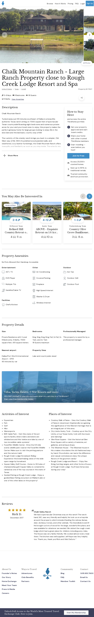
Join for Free (78, 156)
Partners (25, 581)
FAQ (62, 577)
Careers (5, 593)
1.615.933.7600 (86, 573)
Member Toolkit (68, 581)
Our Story (6, 577)
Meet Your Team (9, 585)
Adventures (26, 573)
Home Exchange (9, 581)
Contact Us (85, 581)
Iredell (23, 89)
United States (7, 89)
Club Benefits (27, 577)
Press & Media (8, 589)
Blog (62, 573)
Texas (17, 89)
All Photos (86, 63)
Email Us (84, 577)
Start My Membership (76, 612)
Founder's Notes (9, 573)
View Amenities (18, 99)
